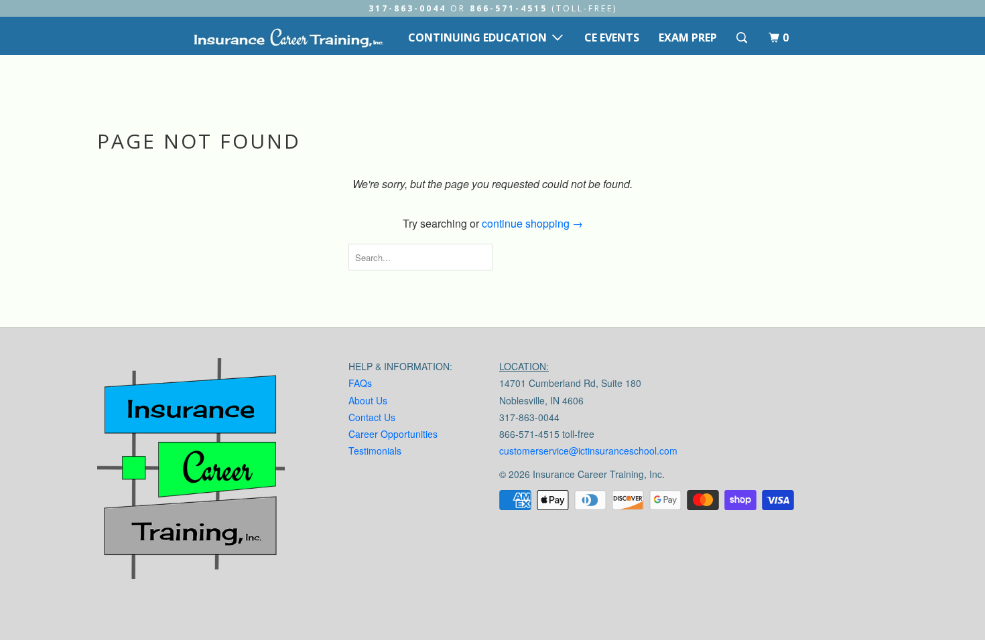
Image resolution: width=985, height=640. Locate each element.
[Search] (743, 37)
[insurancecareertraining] (191, 471)
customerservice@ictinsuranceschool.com (588, 450)
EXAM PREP (688, 37)
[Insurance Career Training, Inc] (288, 37)
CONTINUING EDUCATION (480, 37)
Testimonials (374, 450)
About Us (367, 400)
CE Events (611, 37)
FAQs (360, 383)
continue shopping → (532, 223)
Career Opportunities (393, 434)
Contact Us (371, 417)
